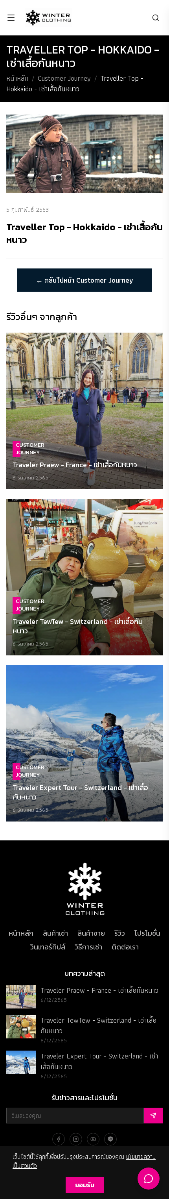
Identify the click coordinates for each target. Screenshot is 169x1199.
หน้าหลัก (17, 78)
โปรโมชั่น (147, 933)
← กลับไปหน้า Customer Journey (84, 280)
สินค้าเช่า (55, 933)
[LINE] (110, 1139)
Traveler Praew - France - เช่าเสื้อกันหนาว (99, 990)
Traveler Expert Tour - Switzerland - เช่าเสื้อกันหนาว (99, 1061)
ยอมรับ (84, 1185)
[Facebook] (58, 1139)
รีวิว (119, 933)
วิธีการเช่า (88, 947)
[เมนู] (11, 18)
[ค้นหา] (156, 18)
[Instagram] (76, 1139)
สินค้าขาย (91, 933)
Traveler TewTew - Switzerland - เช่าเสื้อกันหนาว (98, 1025)
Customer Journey (64, 78)
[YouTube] (93, 1139)
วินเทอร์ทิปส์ (47, 947)
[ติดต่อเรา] (149, 1179)
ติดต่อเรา (125, 947)
